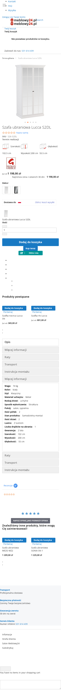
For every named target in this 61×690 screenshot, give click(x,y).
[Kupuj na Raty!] (31, 254)
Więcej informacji (16, 350)
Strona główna (8, 58)
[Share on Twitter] (9, 264)
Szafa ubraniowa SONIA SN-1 (39, 549)
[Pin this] (9, 273)
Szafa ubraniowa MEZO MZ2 (10, 549)
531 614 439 (28, 50)
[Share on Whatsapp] (15, 281)
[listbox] (30, 190)
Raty (7, 357)
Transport (11, 364)
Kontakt (12, 1)
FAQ (10, 5)
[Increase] (4, 234)
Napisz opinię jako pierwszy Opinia (30, 520)
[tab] (30, 342)
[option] (6, 190)
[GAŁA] (11, 169)
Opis (7, 342)
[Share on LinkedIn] (9, 269)
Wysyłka (12, 10)
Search (39, 20)
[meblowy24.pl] (23, 22)
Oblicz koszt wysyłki (44, 202)
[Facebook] (9, 260)
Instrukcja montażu (17, 371)
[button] (25, 122)
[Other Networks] (9, 278)
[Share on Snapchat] (15, 285)
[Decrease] (4, 226)
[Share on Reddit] (15, 290)
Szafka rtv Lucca (39, 315)
